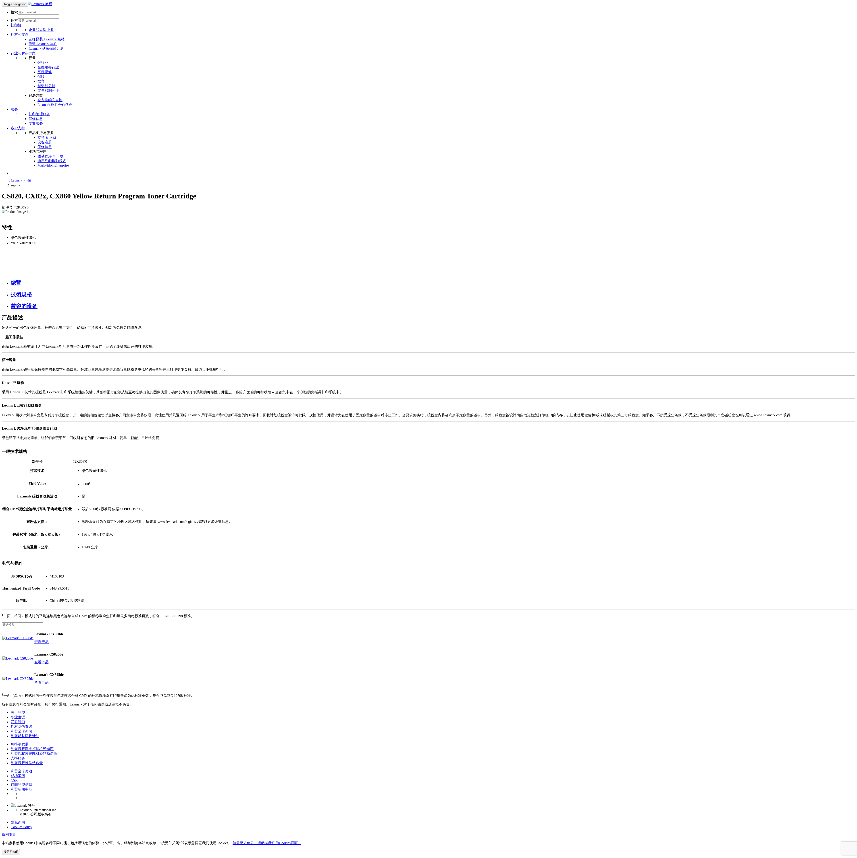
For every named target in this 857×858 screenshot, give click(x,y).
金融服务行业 (48, 67)
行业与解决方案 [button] (23, 53)
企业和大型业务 (41, 30)
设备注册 (44, 142)
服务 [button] (14, 109)
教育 (41, 81)
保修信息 (36, 119)
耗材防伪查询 (21, 726)
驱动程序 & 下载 (50, 156)
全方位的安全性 (49, 100)
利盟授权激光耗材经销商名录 (34, 753)
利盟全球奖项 (21, 771)
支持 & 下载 (46, 137)
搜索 (14, 12)
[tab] (433, 282)
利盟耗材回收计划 (25, 736)
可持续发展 (20, 744)
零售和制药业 (48, 91)
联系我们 (18, 722)
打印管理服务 (39, 114)
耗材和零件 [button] (20, 34)
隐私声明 (18, 822)
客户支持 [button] (18, 128)
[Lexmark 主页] (40, 4)
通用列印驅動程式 (51, 161)
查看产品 (41, 642)
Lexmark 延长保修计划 (46, 48)
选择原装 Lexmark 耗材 (46, 39)
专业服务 (36, 123)
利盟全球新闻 (21, 731)
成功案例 (18, 776)
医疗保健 (44, 72)
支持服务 (18, 758)
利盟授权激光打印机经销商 (32, 749)
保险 (41, 76)
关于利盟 (18, 712)
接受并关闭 (11, 851)
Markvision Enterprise (53, 165)
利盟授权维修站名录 (27, 763)
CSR (14, 780)
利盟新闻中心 (21, 789)
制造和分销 (46, 86)
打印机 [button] (16, 25)
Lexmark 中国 (21, 181)
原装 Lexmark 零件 (43, 44)
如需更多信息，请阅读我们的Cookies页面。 (267, 843)
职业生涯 (18, 717)
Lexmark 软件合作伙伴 (55, 105)
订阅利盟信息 (21, 784)
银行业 (42, 62)
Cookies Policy (21, 827)
